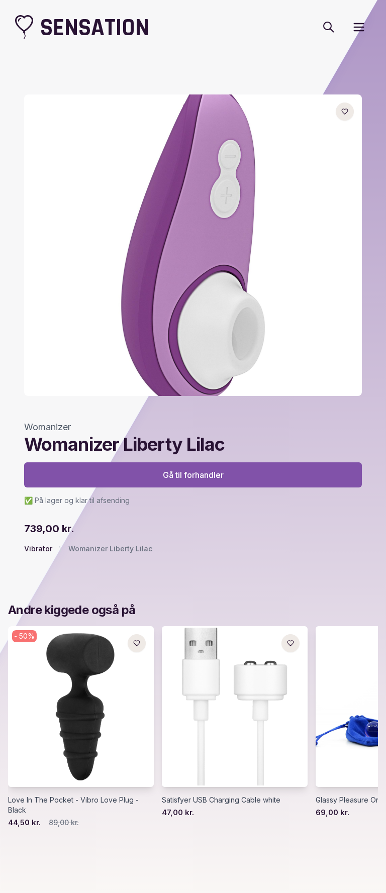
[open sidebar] (359, 27)
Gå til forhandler (193, 475)
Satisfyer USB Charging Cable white (221, 800)
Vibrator (38, 548)
